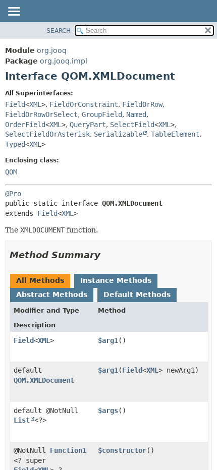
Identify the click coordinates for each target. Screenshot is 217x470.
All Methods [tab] (40, 280)
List (22, 420)
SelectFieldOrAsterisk (47, 134)
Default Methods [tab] (137, 294)
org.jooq (52, 50)
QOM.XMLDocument (44, 380)
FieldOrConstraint (83, 104)
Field (15, 104)
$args (108, 410)
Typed (15, 144)
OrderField (25, 125)
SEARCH (58, 30)
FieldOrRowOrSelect (41, 114)
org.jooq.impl (63, 61)
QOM (11, 172)
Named (136, 114)
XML (35, 104)
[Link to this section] (107, 255)
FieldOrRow (142, 104)
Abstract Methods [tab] (51, 294)
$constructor (122, 450)
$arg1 (108, 340)
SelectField (132, 125)
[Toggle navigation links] (13, 12)
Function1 (68, 450)
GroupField (102, 114)
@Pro (13, 194)
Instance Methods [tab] (115, 280)
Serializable (118, 134)
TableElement (175, 134)
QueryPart (88, 125)
